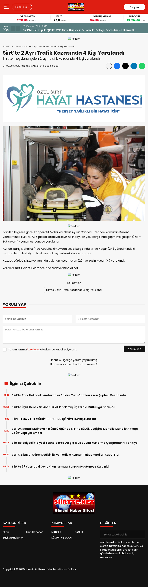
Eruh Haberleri (34, 532)
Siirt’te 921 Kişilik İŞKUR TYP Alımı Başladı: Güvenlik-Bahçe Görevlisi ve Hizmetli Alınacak (78, 30)
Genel (18, 46)
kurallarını (33, 349)
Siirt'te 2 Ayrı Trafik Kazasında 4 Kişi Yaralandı (74, 290)
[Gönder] (141, 534)
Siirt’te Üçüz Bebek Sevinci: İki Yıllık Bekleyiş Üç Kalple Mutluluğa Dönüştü (63, 407)
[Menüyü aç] (7, 6)
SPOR (6, 532)
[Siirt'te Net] (76, 7)
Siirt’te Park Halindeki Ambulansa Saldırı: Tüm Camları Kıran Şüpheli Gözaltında (69, 395)
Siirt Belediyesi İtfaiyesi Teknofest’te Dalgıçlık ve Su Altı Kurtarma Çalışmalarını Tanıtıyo (75, 443)
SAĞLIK (79, 532)
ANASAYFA (8, 46)
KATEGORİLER (14, 523)
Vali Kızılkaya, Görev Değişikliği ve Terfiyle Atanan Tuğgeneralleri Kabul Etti (65, 455)
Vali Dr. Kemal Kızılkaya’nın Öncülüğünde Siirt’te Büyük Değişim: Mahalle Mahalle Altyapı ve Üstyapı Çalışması (75, 431)
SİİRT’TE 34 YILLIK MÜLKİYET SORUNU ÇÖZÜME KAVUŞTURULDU (54, 419)
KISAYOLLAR (61, 523)
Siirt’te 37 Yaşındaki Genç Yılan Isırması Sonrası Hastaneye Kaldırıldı (60, 466)
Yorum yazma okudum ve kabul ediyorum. (42, 349)
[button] (13, 28)
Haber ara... (22, 6)
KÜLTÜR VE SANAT (62, 537)
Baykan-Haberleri (13, 537)
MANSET (56, 532)
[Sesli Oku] (109, 66)
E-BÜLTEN (108, 523)
